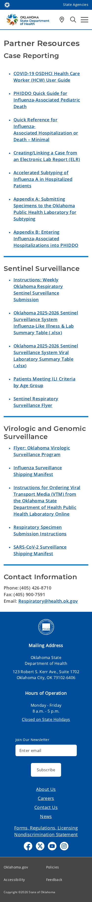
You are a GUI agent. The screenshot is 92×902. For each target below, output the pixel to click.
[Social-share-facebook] (28, 846)
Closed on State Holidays (46, 719)
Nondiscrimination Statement (46, 834)
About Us (46, 789)
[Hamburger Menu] (84, 19)
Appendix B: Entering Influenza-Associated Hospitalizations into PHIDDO (46, 238)
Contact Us (46, 807)
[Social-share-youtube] (52, 846)
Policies (52, 867)
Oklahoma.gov (16, 867)
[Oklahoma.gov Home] (7, 4)
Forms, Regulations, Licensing (46, 828)
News (46, 816)
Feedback (54, 879)
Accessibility (14, 879)
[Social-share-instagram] (64, 846)
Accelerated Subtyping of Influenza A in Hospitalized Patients (42, 179)
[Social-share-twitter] (40, 846)
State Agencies (75, 4)
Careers (46, 798)
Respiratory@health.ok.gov (48, 601)
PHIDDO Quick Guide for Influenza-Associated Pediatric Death (46, 99)
